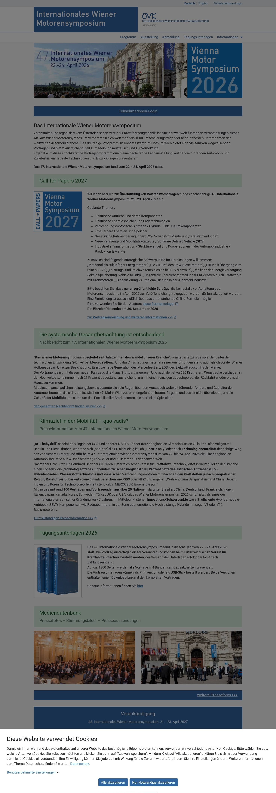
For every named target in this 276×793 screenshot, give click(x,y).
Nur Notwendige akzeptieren (153, 782)
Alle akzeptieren (113, 782)
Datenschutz (79, 764)
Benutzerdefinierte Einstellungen (31, 772)
